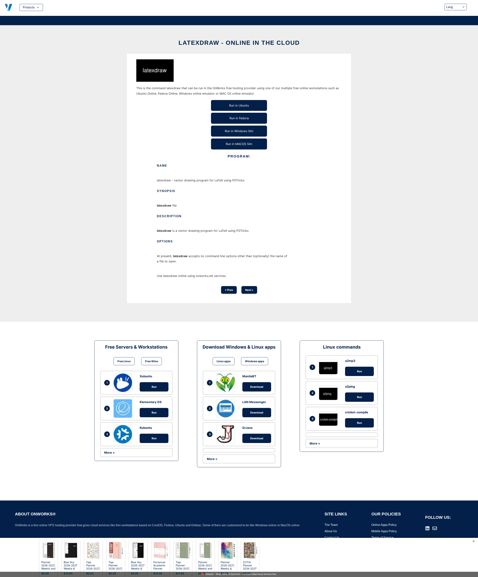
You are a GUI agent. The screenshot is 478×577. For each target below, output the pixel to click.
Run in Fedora (239, 118)
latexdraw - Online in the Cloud (239, 42)
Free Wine (151, 361)
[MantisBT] (226, 382)
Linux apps (224, 361)
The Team (331, 524)
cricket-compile (356, 412)
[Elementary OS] (124, 408)
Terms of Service (382, 537)
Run (154, 386)
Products (29, 7)
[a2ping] (329, 393)
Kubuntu (146, 428)
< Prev (229, 289)
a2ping (350, 386)
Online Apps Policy (384, 524)
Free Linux (124, 361)
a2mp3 (350, 361)
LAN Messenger (254, 402)
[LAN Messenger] (226, 408)
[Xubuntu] (124, 382)
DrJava (247, 428)
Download (256, 386)
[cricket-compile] (329, 418)
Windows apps (254, 361)
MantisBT (249, 376)
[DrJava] (226, 434)
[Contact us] (434, 528)
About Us (331, 531)
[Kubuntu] (124, 434)
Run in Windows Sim (239, 131)
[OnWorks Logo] (8, 7)
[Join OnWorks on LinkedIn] (427, 528)
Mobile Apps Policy (384, 531)
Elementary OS (151, 402)
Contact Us (332, 537)
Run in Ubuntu (239, 105)
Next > (249, 289)
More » (109, 452)
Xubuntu (146, 376)
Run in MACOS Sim (239, 144)
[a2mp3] (329, 367)
